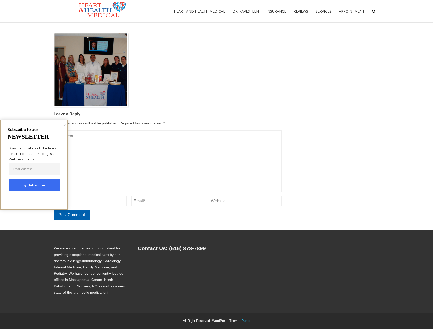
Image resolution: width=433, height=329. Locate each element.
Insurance (276, 11)
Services (323, 11)
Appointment (352, 11)
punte (246, 321)
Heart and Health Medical (199, 11)
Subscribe (36, 185)
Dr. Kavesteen (246, 11)
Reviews (301, 11)
